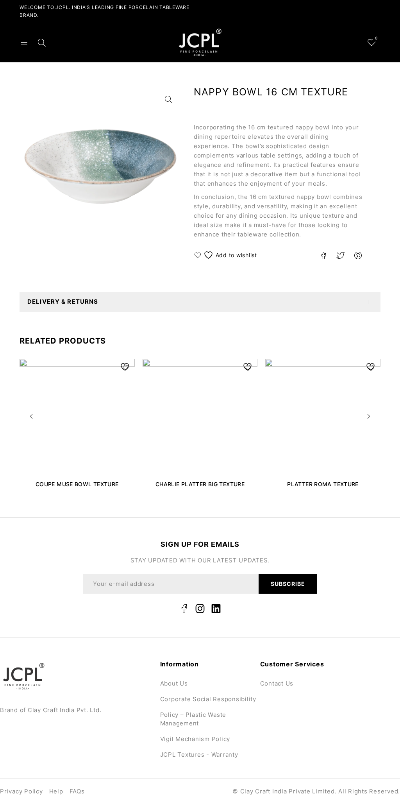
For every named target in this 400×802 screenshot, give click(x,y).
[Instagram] (200, 608)
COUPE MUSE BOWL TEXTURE (77, 484)
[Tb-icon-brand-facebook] (184, 608)
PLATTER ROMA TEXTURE (323, 484)
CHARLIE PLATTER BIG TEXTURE (200, 484)
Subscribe (288, 583)
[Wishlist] (226, 255)
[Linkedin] (216, 608)
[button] (31, 416)
